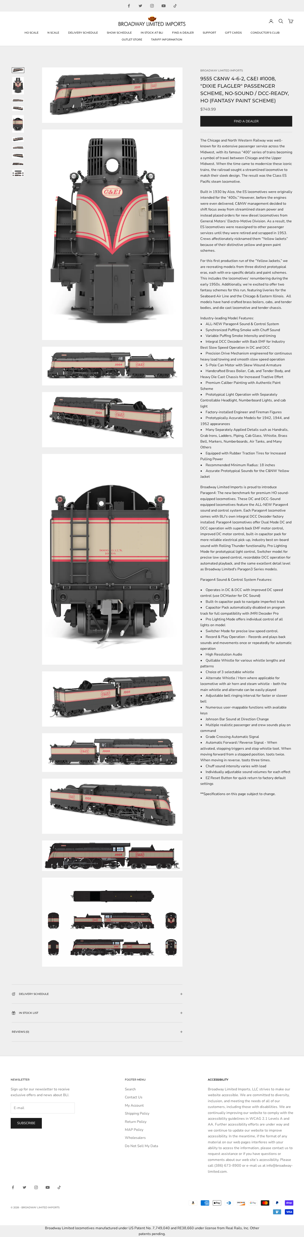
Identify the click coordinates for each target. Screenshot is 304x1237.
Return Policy (135, 1121)
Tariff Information (166, 39)
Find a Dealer (183, 32)
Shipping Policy (137, 1113)
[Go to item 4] (18, 108)
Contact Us (133, 1097)
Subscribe (26, 1123)
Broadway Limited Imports (221, 70)
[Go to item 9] (18, 164)
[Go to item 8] (18, 155)
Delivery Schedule (83, 32)
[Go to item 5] (18, 124)
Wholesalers (135, 1137)
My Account (134, 1105)
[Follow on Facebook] (129, 6)
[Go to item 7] (18, 148)
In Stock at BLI (152, 32)
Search (130, 1089)
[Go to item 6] (18, 139)
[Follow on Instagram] (152, 6)
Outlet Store (132, 39)
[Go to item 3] (18, 100)
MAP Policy (134, 1129)
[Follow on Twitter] (140, 6)
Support (209, 32)
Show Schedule (119, 32)
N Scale (53, 32)
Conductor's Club (265, 32)
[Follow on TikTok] (175, 6)
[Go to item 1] (18, 70)
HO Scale (31, 32)
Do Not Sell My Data (141, 1146)
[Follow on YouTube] (163, 6)
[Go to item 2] (18, 86)
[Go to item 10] (18, 173)
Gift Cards (233, 32)
